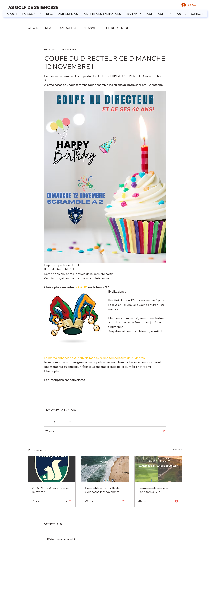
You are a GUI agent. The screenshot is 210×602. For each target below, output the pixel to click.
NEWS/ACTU (92, 28)
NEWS (49, 28)
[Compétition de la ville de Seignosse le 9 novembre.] (105, 469)
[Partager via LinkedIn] (61, 421)
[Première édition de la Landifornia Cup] (158, 469)
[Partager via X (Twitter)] (53, 421)
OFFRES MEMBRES (118, 28)
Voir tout (177, 449)
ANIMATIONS (68, 28)
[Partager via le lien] (70, 421)
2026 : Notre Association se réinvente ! (50, 490)
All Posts (33, 28)
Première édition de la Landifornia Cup (153, 490)
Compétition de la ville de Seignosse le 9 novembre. (102, 490)
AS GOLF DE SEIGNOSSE (33, 7)
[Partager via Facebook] (45, 421)
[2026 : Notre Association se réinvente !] (51, 469)
